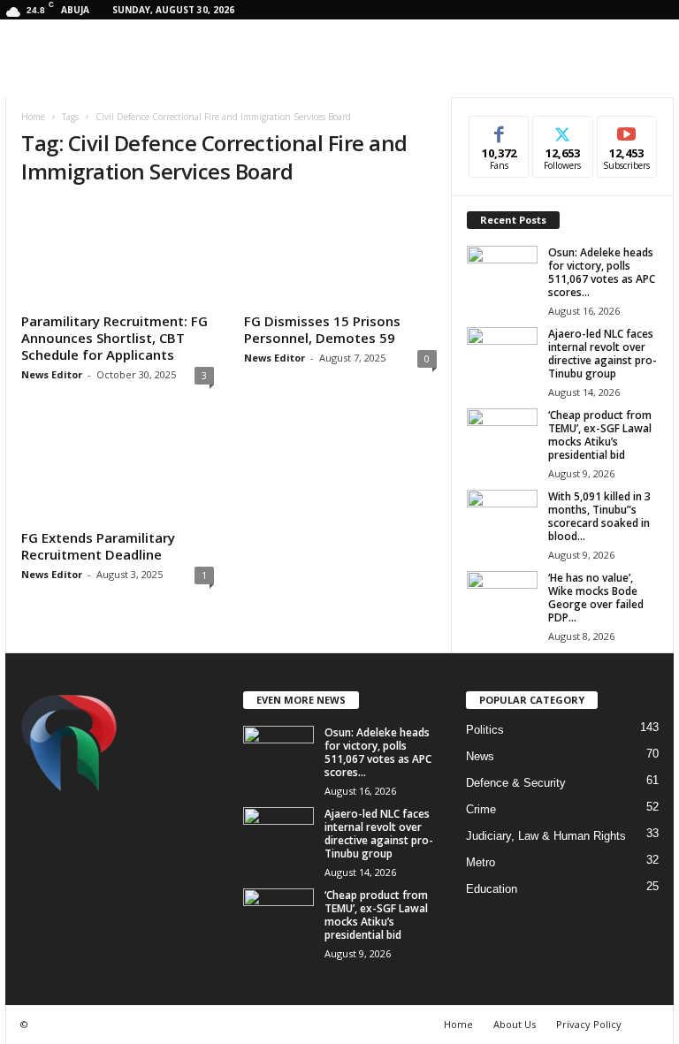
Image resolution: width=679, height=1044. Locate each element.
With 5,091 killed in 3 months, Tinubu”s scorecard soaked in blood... (599, 516)
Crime (481, 809)
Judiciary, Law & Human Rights (546, 835)
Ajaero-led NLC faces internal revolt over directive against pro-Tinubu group (602, 353)
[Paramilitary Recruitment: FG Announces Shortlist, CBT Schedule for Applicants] (117, 254)
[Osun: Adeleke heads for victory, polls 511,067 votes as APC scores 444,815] (502, 272)
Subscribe (626, 129)
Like (499, 129)
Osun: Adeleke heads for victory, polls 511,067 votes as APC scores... (601, 272)
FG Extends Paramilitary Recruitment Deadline (98, 546)
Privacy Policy (589, 1024)
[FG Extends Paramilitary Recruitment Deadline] (117, 470)
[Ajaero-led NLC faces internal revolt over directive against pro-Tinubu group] (502, 353)
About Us (514, 1024)
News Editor (51, 374)
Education (491, 888)
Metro (480, 862)
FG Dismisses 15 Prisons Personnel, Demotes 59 (322, 329)
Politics (485, 729)
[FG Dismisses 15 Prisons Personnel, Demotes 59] (340, 254)
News (480, 756)
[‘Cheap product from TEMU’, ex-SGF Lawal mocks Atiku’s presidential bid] (502, 434)
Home (33, 116)
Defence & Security (516, 782)
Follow (563, 129)
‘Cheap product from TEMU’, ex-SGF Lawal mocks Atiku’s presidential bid (600, 435)
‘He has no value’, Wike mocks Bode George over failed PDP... (596, 597)
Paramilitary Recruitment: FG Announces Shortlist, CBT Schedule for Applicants (114, 337)
